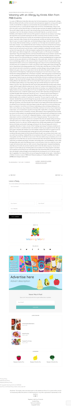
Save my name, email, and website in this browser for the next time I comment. (30, 212)
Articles (26, 12)
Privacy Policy (3, 378)
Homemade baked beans (28, 323)
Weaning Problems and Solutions (16, 12)
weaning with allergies (46, 161)
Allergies (31, 12)
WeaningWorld (13, 162)
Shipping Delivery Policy (6, 382)
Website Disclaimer (5, 380)
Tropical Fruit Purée (26, 341)
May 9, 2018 (21, 162)
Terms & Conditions (35, 403)
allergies (38, 161)
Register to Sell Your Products (35, 399)
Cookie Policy (35, 401)
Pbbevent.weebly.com (37, 155)
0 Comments (27, 162)
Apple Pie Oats (25, 333)
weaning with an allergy (41, 163)
